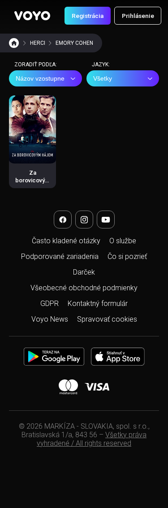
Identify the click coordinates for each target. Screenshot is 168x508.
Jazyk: (101, 64)
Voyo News (49, 319)
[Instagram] (84, 219)
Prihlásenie (138, 15)
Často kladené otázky (66, 241)
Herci (37, 43)
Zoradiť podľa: (35, 64)
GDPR (49, 303)
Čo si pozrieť (127, 256)
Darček (84, 272)
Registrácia (87, 15)
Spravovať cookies (107, 319)
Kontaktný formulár (98, 303)
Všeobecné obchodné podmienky (84, 288)
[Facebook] (63, 219)
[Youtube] (106, 219)
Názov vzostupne (40, 78)
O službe (122, 241)
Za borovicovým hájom (32, 180)
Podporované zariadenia (60, 256)
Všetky (102, 78)
